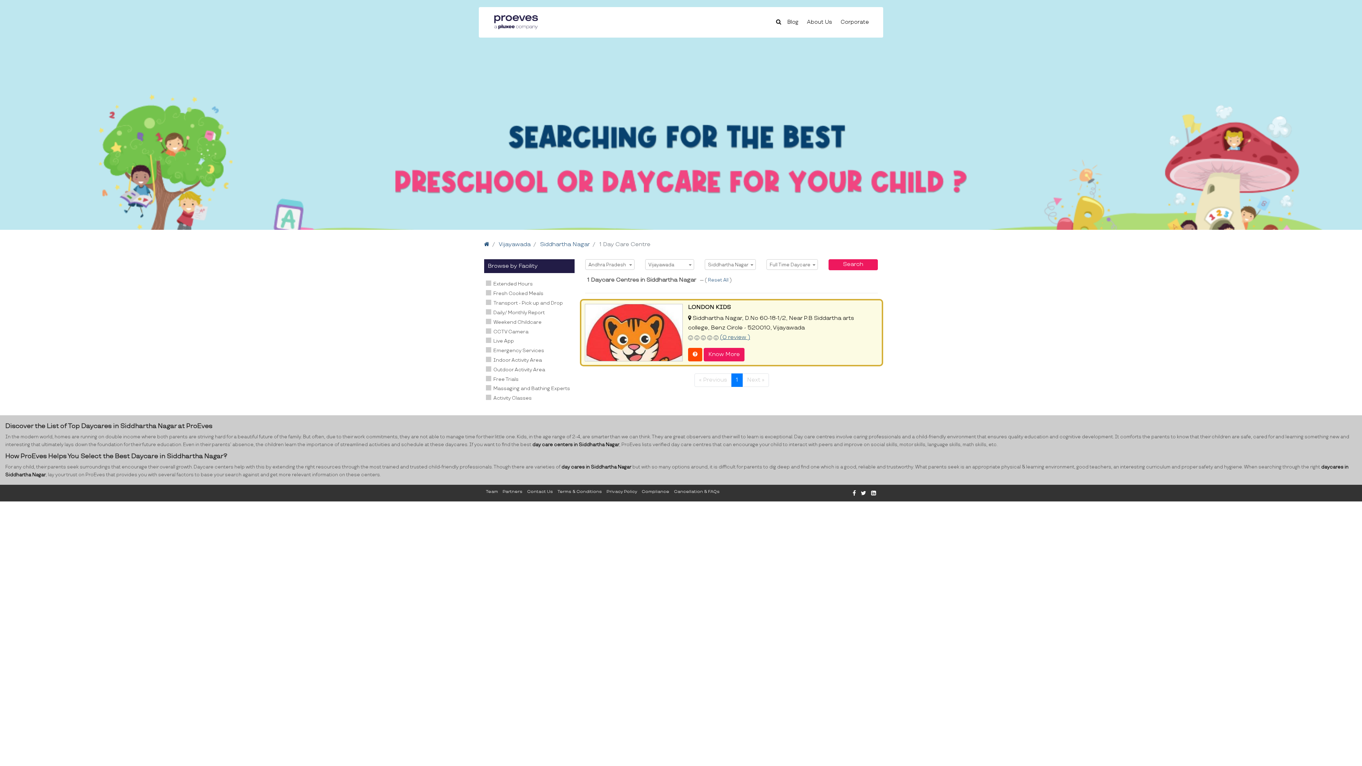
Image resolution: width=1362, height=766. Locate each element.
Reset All (719, 280)
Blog (792, 22)
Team (492, 491)
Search (853, 264)
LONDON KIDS (709, 307)
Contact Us (540, 491)
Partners (512, 491)
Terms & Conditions (580, 491)
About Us (819, 22)
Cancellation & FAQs (697, 491)
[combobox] (610, 264)
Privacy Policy (622, 491)
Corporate (855, 22)
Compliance (655, 491)
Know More (724, 354)
